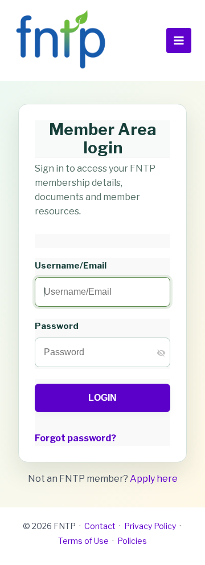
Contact (100, 526)
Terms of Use (83, 541)
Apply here (154, 478)
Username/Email (70, 265)
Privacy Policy (150, 526)
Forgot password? (75, 438)
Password (57, 325)
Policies (132, 541)
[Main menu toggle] (178, 40)
